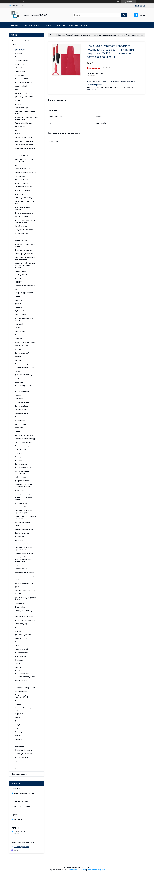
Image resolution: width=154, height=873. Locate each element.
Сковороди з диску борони (25, 688)
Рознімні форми (20, 420)
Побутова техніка (21, 79)
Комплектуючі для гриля (24, 616)
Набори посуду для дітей (24, 435)
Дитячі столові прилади (23, 375)
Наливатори (19, 536)
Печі (16, 57)
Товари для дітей (21, 649)
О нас (48, 25)
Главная (15, 25)
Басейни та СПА (21, 507)
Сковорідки (19, 732)
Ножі (16, 417)
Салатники (19, 307)
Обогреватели (20, 603)
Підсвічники (19, 382)
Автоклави (18, 53)
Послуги (18, 278)
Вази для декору (21, 449)
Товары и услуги (31, 25)
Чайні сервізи (19, 324)
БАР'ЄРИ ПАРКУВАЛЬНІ (24, 93)
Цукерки (18, 304)
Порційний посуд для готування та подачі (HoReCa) (27, 672)
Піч (16, 165)
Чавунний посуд (21, 176)
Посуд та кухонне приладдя (25, 620)
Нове (16, 701)
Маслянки (18, 357)
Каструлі (18, 667)
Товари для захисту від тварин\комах (23, 612)
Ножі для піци (20, 194)
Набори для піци (21, 464)
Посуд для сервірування (24, 213)
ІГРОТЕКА (18, 68)
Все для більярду (21, 60)
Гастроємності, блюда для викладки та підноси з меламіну (25, 265)
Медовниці (19, 565)
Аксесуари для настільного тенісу (25, 112)
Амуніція (18, 645)
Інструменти (19, 631)
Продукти (18, 460)
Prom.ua (88, 867)
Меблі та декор (20, 477)
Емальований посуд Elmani (25, 677)
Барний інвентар (21, 226)
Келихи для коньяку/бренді (25, 576)
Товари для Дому (21, 717)
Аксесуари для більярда (24, 141)
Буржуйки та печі (21, 761)
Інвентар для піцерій (22, 190)
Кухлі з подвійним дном (23, 442)
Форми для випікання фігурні (25, 439)
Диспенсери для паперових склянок (25, 245)
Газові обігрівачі (21, 86)
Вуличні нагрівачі (21, 544)
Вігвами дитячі (20, 75)
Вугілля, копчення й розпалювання (22, 472)
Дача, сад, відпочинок (23, 635)
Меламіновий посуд (22, 240)
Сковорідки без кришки (23, 750)
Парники (18, 104)
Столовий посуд (21, 691)
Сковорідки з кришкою (23, 754)
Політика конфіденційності (96, 870)
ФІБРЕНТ (18, 282)
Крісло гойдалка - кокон (24, 97)
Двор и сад (19, 721)
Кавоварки (18, 300)
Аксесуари (18, 684)
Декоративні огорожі (22, 481)
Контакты (60, 25)
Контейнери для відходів (24, 254)
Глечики (17, 328)
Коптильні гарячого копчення (25, 172)
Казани (17, 664)
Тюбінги (17, 100)
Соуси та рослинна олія (24, 583)
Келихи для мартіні (22, 413)
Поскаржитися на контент (77, 870)
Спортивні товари (21, 155)
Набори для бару (21, 406)
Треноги (17, 289)
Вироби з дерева (21, 680)
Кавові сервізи (20, 331)
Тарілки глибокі (20, 311)
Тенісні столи (19, 64)
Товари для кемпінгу (22, 494)
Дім (16, 130)
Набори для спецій (22, 353)
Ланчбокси (18, 338)
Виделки (18, 349)
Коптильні (18, 739)
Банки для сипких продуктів (25, 342)
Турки (17, 587)
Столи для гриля (21, 457)
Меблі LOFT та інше (22, 594)
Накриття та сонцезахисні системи (24, 498)
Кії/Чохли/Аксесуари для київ (25, 148)
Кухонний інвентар (21, 216)
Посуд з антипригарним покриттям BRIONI (23, 696)
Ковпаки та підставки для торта (24, 202)
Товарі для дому (21, 624)
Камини (17, 526)
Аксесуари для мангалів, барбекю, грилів (24, 549)
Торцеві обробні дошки (23, 123)
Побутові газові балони (23, 82)
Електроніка (19, 704)
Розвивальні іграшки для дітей (24, 709)
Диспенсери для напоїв (23, 250)
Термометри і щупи (22, 108)
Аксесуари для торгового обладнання (24, 160)
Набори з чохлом (21, 757)
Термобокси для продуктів (25, 285)
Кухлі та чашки (20, 314)
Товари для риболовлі (23, 137)
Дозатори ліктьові (21, 179)
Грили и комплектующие (21, 40)
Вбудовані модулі (21, 503)
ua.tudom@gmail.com (21, 847)
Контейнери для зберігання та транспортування (26, 258)
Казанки (17, 764)
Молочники (19, 428)
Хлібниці (18, 579)
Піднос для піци (21, 656)
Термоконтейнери (21, 237)
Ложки (17, 378)
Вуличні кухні (19, 490)
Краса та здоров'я (22, 638)
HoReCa (18, 134)
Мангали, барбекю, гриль (24, 529)
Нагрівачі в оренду (22, 533)
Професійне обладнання (24, 446)
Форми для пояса (21, 346)
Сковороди (19, 660)
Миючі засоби (20, 126)
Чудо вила (18, 453)
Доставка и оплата (78, 25)
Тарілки (17, 296)
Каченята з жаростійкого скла (26, 590)
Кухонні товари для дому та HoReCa (25, 599)
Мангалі (18, 735)
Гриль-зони (19, 540)
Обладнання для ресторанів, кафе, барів (26, 517)
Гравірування (20, 746)
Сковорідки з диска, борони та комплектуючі (26, 118)
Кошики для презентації (23, 198)
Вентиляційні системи (23, 522)
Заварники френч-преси (24, 293)
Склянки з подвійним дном (25, 367)
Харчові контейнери (22, 402)
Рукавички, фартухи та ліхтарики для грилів (23, 485)
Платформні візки (21, 183)
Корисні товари (20, 271)
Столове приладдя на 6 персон (24, 319)
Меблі (17, 89)
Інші (16, 627)
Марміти (18, 395)
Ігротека (18, 152)
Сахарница (19, 360)
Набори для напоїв (22, 391)
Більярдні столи (21, 275)
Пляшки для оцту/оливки (24, 335)
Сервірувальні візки (22, 233)
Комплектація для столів (24, 145)
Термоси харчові (21, 568)
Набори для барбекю (23, 468)
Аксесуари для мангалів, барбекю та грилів (24, 512)
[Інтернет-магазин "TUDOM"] (15, 19)
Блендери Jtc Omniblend (24, 230)
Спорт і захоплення (22, 642)
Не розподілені (20, 607)
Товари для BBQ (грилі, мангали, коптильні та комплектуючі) (23, 559)
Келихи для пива (21, 409)
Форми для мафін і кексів (24, 572)
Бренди (17, 725)
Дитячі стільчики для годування (22, 208)
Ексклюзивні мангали (22, 169)
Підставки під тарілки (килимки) (23, 387)
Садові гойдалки (21, 71)
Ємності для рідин (21, 424)
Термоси (18, 371)
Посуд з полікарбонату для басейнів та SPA (25, 221)
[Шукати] (124, 15)
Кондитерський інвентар (24, 187)
